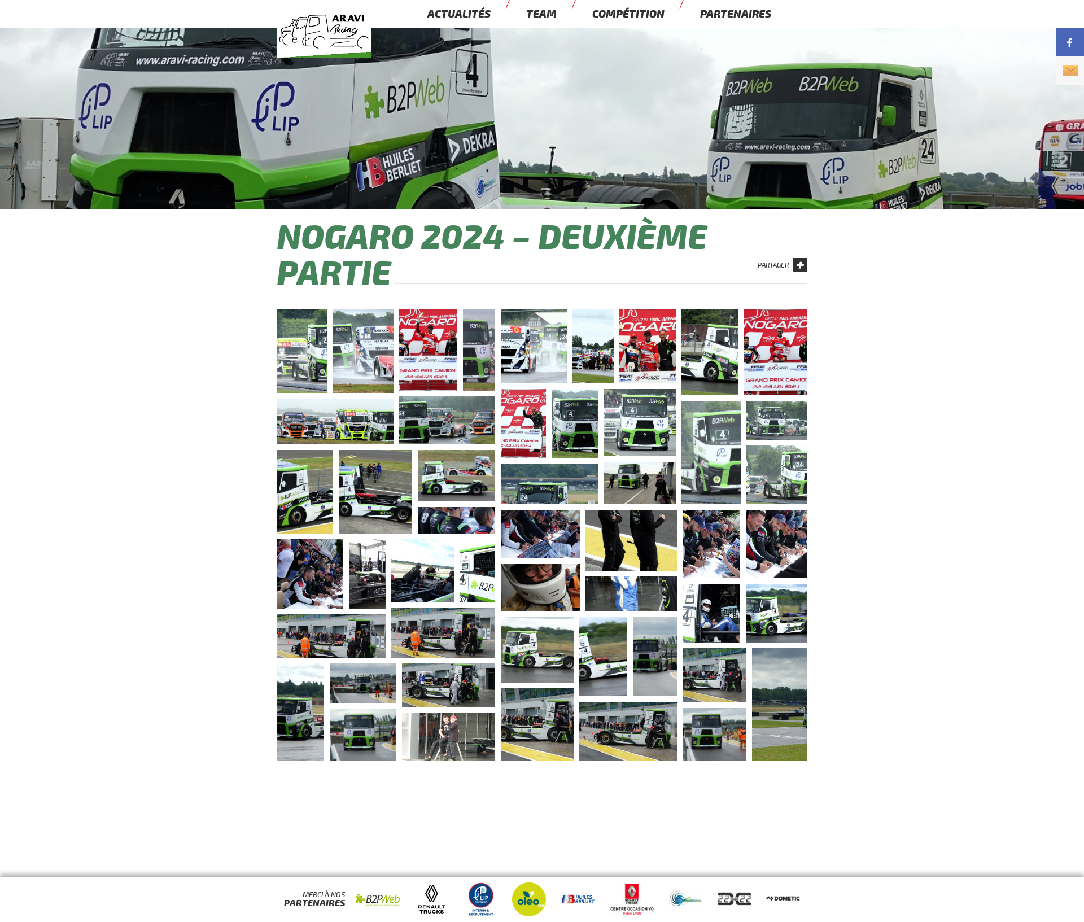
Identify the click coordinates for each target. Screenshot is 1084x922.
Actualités (459, 14)
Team (541, 14)
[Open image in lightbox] (302, 351)
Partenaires (735, 14)
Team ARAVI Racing (344, 49)
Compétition (628, 14)
